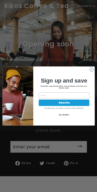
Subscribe (64, 103)
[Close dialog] (91, 69)
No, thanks (64, 114)
